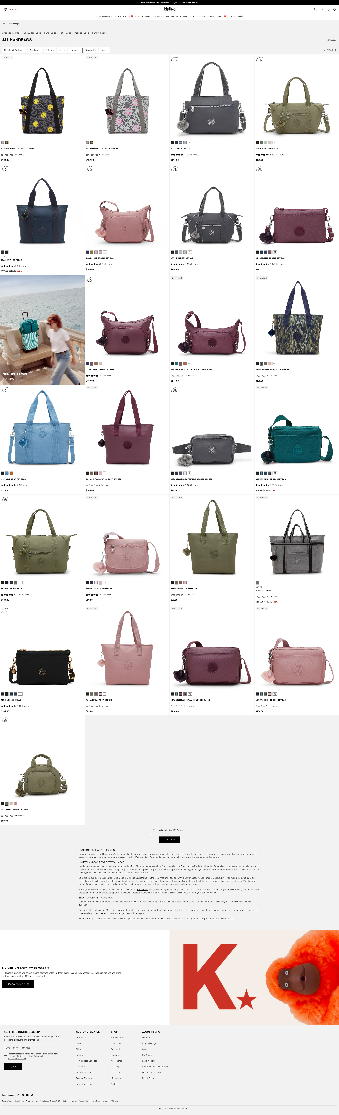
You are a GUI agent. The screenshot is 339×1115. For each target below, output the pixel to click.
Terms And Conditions (187, 570)
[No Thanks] (214, 532)
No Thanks (206, 577)
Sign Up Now (184, 577)
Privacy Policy (191, 568)
